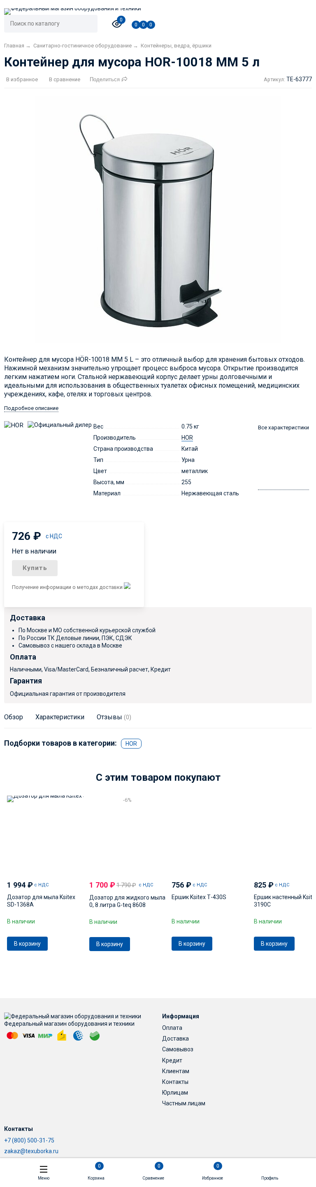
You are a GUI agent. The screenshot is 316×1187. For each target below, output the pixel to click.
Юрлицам (175, 1092)
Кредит (172, 1060)
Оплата (172, 1027)
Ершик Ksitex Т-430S (199, 897)
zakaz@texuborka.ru (31, 1151)
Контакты (175, 1082)
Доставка (175, 1038)
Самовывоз (177, 1049)
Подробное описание (31, 408)
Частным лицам (183, 1103)
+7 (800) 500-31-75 (29, 1140)
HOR (187, 437)
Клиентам (175, 1071)
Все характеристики (283, 427)
